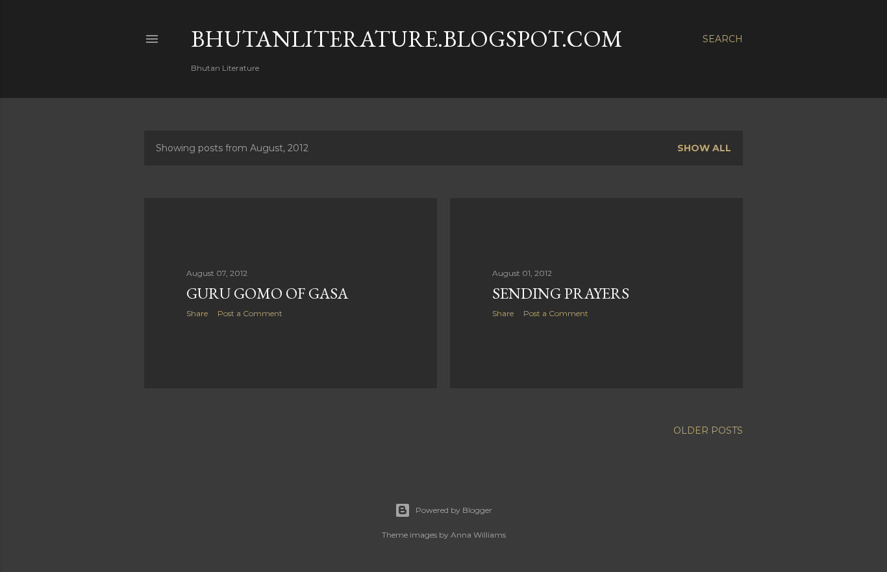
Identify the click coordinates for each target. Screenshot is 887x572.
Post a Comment (250, 313)
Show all (704, 148)
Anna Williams (478, 535)
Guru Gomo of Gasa (267, 293)
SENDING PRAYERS (560, 293)
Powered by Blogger (454, 510)
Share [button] (197, 313)
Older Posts (708, 430)
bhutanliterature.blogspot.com (407, 38)
